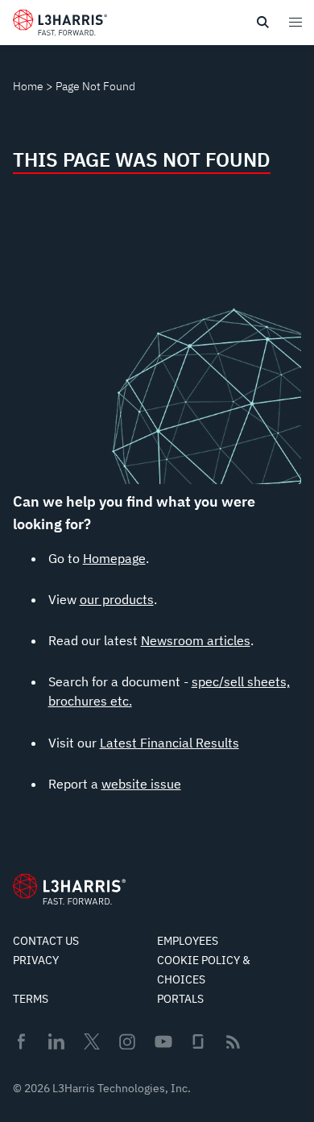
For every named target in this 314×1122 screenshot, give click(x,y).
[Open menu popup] (294, 21)
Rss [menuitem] (233, 1042)
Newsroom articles (195, 640)
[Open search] (262, 22)
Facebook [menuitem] (21, 1041)
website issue (141, 784)
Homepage (114, 558)
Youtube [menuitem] (163, 1042)
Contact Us (46, 941)
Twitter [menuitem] (92, 1041)
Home (28, 86)
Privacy (36, 960)
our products (117, 599)
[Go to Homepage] (69, 889)
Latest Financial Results (169, 743)
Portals (180, 999)
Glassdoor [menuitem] (198, 1041)
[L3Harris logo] (60, 26)
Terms (30, 999)
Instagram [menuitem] (127, 1041)
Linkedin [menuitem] (56, 1041)
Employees (187, 941)
